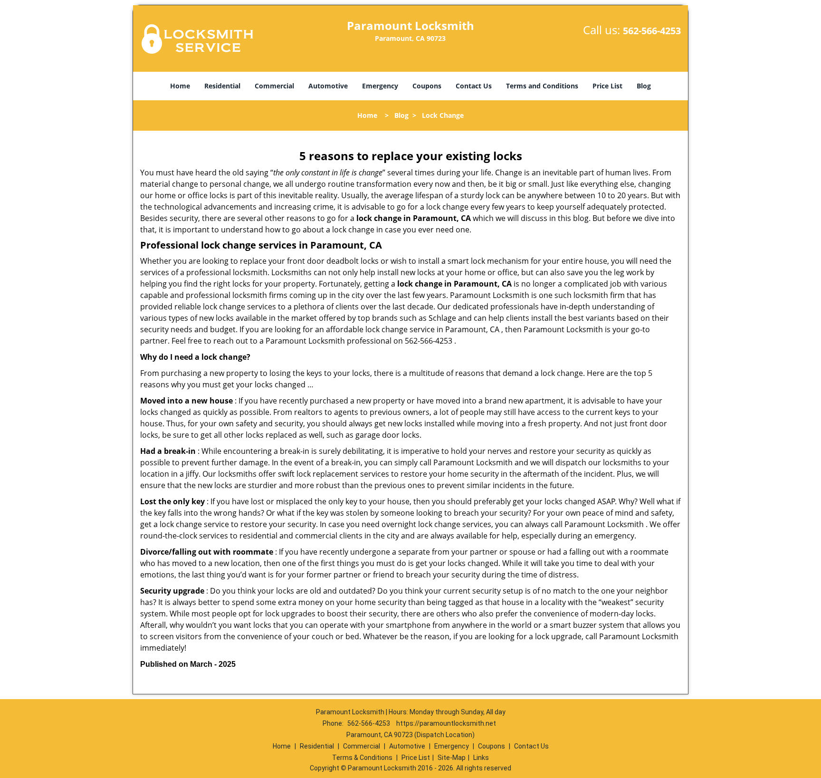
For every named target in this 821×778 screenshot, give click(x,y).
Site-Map (452, 757)
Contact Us (474, 85)
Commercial (274, 85)
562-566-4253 (652, 30)
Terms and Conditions (542, 85)
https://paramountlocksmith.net (446, 723)
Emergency (380, 85)
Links (481, 757)
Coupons (426, 85)
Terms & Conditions (362, 757)
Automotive (328, 85)
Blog (644, 85)
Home (180, 85)
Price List (607, 85)
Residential (222, 85)
